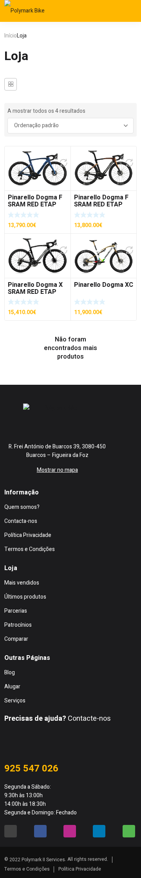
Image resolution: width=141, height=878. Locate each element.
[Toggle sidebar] (10, 84)
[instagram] (71, 424)
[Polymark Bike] (27, 11)
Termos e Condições (27, 869)
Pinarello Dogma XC (103, 285)
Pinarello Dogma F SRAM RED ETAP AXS (35, 204)
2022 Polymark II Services (37, 859)
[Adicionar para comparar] (63, 163)
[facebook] (39, 424)
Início (10, 36)
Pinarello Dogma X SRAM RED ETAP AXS (35, 292)
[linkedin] (99, 831)
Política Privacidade (79, 869)
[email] (7, 424)
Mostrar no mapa (57, 470)
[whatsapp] (104, 424)
